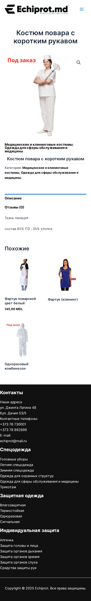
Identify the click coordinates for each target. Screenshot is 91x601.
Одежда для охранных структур (27, 476)
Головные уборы (14, 459)
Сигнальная (10, 522)
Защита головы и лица (19, 546)
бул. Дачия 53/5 (13, 413)
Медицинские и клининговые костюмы (39, 144)
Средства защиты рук (18, 568)
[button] (78, 62)
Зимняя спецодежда (17, 470)
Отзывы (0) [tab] (14, 207)
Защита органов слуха (19, 562)
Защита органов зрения (19, 557)
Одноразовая (11, 516)
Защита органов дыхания (21, 551)
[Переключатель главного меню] (81, 9)
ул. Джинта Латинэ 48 (18, 408)
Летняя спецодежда (16, 465)
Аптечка (6, 540)
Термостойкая (12, 511)
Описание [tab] (13, 198)
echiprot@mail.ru (13, 441)
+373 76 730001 (13, 424)
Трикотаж (8, 487)
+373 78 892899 (13, 430)
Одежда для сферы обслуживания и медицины (36, 149)
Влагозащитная (13, 505)
